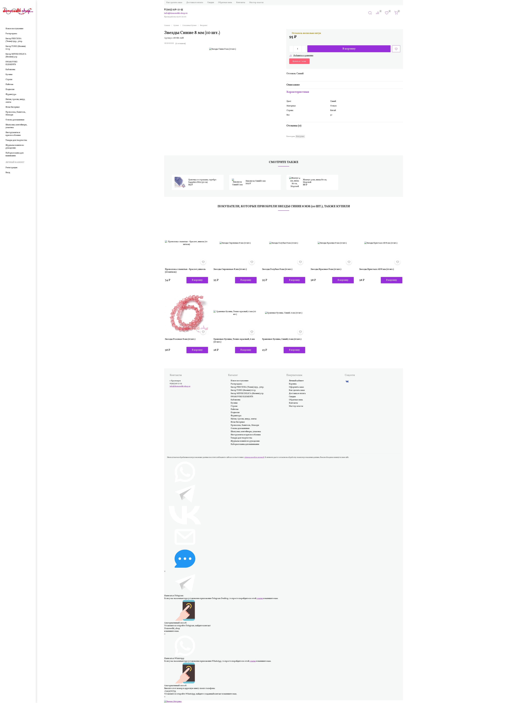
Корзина (292, 384)
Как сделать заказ (174, 2)
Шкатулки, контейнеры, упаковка (16, 126)
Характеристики (297, 92)
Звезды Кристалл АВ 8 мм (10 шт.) (380, 243)
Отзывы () (293, 126)
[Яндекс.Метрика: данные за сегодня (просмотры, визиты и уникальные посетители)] (172, 701)
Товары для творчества (16, 140)
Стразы (9, 79)
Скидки (210, 2)
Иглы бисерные (13, 107)
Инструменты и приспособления (13, 134)
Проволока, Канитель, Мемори (16, 113)
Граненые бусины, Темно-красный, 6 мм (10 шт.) (235, 313)
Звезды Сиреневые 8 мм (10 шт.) (235, 243)
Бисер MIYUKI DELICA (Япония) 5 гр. (16, 55)
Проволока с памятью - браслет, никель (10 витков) (186, 243)
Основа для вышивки (15, 120)
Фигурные (300, 136)
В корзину (349, 49)
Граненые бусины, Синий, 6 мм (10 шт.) (283, 313)
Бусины (9, 74)
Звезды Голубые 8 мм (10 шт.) (283, 243)
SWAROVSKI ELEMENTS (11, 63)
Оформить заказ (296, 387)
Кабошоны (10, 69)
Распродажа (11, 33)
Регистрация (11, 167)
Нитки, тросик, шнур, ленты (15, 100)
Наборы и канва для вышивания (14, 154)
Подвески (10, 89)
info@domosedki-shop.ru (175, 13)
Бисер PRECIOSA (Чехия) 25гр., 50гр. (14, 40)
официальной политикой (254, 457)
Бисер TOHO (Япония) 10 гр (16, 47)
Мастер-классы (256, 2)
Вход (8, 172)
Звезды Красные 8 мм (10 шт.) (332, 243)
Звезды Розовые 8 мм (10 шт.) (186, 313)
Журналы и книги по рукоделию (15, 146)
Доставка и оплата (194, 2)
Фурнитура (11, 94)
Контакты (240, 2)
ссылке (260, 598)
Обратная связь (225, 2)
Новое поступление (14, 28)
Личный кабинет (296, 380)
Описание (293, 85)
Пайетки (9, 84)
